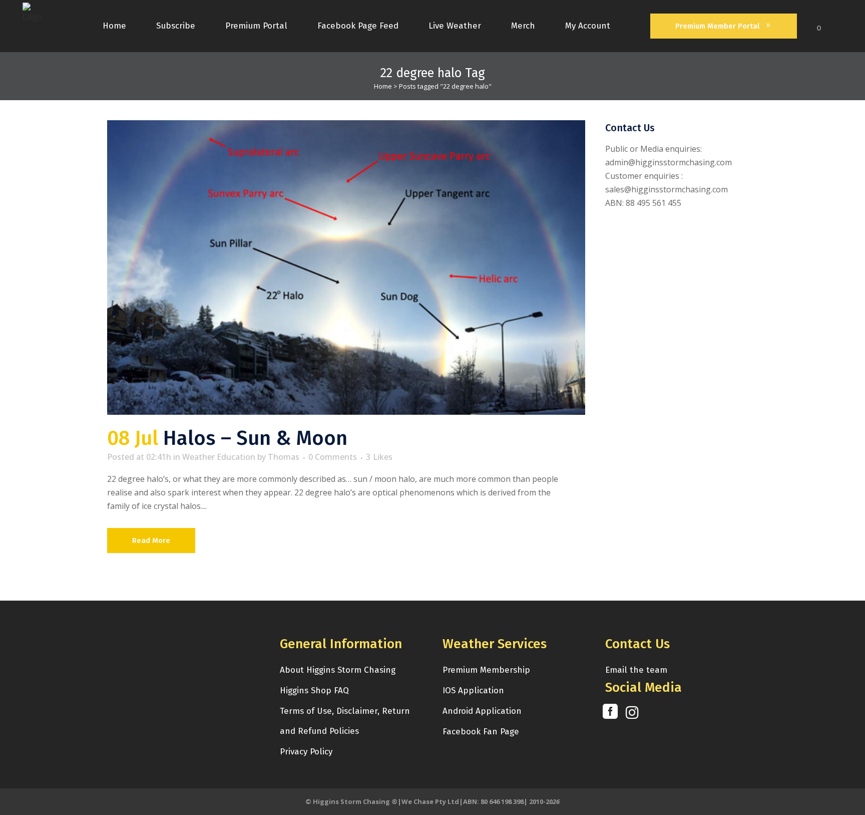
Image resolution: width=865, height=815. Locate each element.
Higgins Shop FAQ (314, 690)
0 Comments (332, 456)
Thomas (283, 456)
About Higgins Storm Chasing (337, 670)
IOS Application (473, 690)
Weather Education (218, 456)
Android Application (482, 711)
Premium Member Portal (717, 26)
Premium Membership (486, 670)
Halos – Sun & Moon (255, 438)
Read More (151, 540)
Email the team (636, 670)
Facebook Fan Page (481, 731)
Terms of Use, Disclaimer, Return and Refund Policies (345, 721)
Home (383, 86)
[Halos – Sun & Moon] (346, 267)
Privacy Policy (306, 751)
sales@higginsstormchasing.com (666, 189)
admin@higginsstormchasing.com (668, 162)
